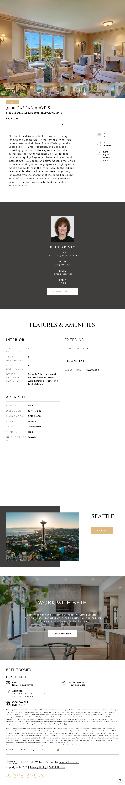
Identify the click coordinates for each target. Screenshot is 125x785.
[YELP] (34, 775)
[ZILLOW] (28, 775)
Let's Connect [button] (62, 634)
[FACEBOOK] (8, 775)
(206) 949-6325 (62, 265)
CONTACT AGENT (62, 291)
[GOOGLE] (41, 775)
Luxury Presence (69, 762)
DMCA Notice (57, 767)
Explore (102, 531)
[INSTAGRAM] (15, 775)
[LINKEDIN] (21, 775)
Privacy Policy (38, 767)
